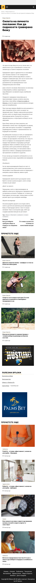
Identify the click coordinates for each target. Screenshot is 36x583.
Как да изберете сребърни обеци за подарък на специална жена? (10, 223)
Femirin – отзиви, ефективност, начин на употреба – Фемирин (17, 452)
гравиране (20, 214)
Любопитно (5, 449)
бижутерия (13, 214)
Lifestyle (12, 571)
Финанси (12, 575)
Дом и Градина (21, 575)
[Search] (33, 7)
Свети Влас (5, 386)
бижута (7, 214)
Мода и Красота (6, 18)
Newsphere (31, 579)
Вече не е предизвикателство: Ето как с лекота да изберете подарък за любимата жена (17, 559)
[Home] (3, 7)
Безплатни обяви (7, 376)
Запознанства (6, 379)
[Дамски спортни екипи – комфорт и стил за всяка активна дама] (18, 247)
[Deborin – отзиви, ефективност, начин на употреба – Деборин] (18, 471)
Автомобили (7, 573)
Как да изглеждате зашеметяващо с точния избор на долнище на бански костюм (15, 336)
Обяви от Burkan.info (8, 382)
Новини (4, 519)
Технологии (28, 571)
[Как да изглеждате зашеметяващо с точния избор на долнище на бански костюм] (18, 319)
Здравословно (6, 484)
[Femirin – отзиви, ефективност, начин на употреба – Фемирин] (18, 436)
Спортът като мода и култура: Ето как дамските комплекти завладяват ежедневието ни (16, 299)
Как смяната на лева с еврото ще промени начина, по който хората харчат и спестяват (17, 522)
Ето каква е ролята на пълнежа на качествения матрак (26, 222)
